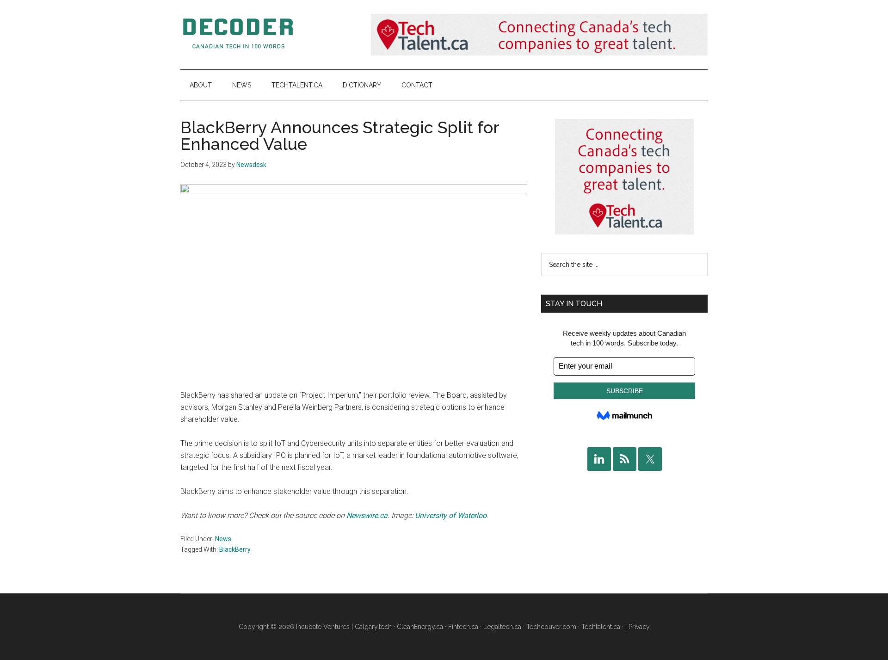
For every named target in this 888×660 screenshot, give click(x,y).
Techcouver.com (551, 626)
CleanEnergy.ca (420, 626)
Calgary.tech (373, 626)
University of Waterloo (451, 515)
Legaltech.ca (502, 626)
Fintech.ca (463, 626)
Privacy (639, 626)
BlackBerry (235, 549)
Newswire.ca (367, 515)
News (223, 539)
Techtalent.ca (600, 626)
